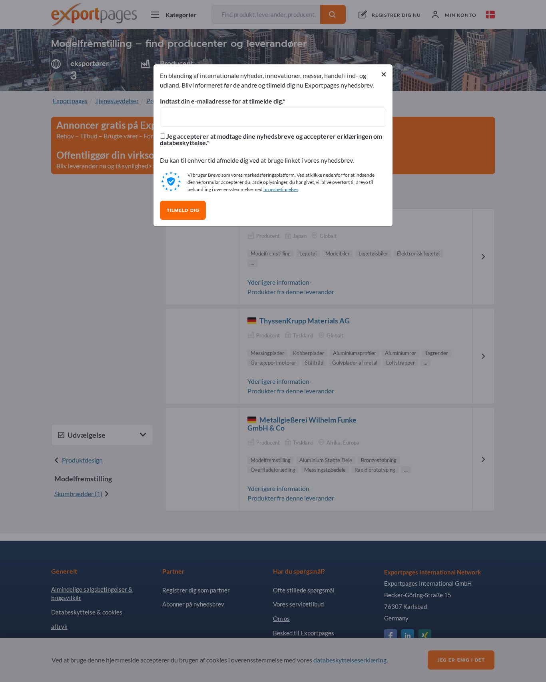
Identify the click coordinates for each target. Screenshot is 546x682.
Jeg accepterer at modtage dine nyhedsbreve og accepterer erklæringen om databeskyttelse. (271, 139)
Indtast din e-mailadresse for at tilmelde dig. (221, 101)
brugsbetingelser (280, 189)
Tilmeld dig (183, 210)
